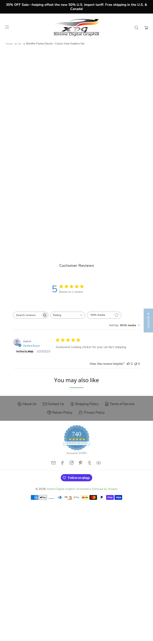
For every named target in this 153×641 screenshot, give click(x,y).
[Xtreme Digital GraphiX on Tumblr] (89, 480)
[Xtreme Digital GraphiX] (76, 27)
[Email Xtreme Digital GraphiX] (53, 480)
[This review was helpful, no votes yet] (128, 380)
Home (9, 44)
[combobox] (67, 331)
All (19, 44)
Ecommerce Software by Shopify (97, 505)
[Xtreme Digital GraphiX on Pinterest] (80, 480)
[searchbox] (27, 331)
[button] (148, 321)
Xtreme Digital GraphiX (61, 505)
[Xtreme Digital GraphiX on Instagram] (72, 480)
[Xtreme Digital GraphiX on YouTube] (99, 480)
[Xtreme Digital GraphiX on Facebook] (62, 480)
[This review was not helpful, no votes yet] (135, 380)
